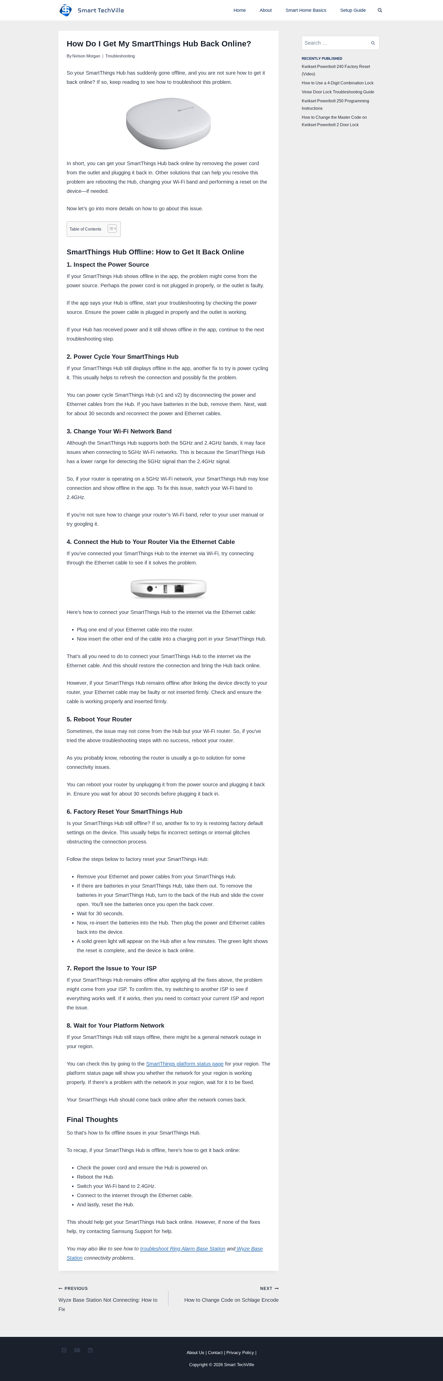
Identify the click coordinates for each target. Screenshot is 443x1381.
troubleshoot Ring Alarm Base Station (182, 1248)
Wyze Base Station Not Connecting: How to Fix (107, 1299)
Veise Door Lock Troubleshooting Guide (338, 92)
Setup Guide (353, 10)
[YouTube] (77, 1350)
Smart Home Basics (306, 10)
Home (240, 10)
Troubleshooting (120, 56)
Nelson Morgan (86, 56)
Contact (215, 1352)
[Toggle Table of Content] (109, 228)
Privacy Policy (240, 1352)
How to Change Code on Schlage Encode (231, 1294)
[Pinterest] (64, 1350)
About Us (195, 1352)
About (266, 10)
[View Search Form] (380, 10)
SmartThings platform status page (185, 1064)
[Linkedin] (90, 1350)
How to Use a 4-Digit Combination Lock (338, 83)
